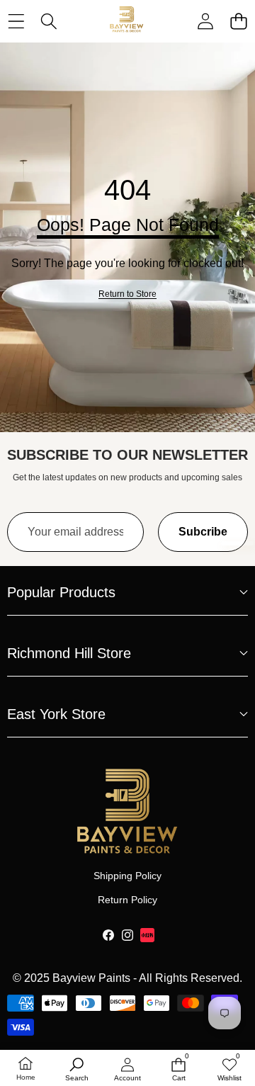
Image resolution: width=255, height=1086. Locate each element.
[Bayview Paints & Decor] (126, 21)
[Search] (49, 21)
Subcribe (202, 532)
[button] (238, 21)
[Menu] (16, 21)
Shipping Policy (128, 875)
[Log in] (205, 21)
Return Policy (127, 899)
